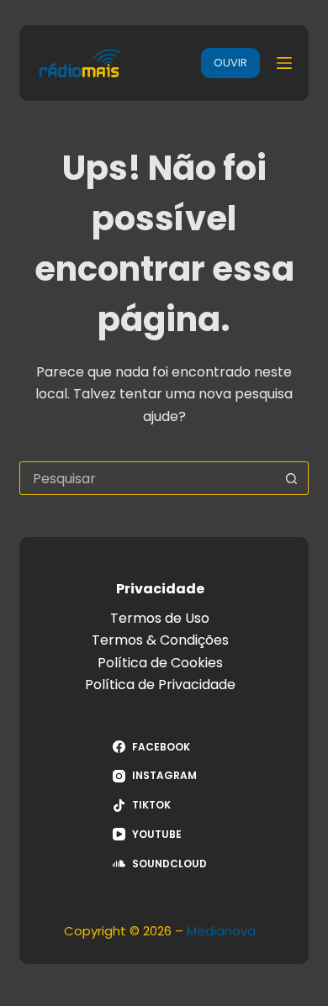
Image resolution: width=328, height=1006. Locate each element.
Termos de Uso (159, 618)
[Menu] (284, 63)
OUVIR (230, 63)
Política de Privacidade (160, 684)
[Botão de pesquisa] (292, 478)
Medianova (221, 931)
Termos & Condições (160, 640)
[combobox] (147, 478)
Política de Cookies (160, 662)
